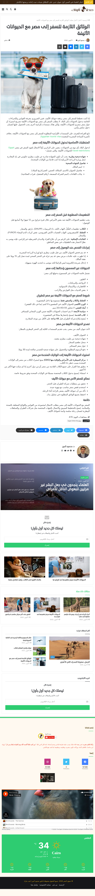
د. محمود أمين (82, 40)
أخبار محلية (73, 20)
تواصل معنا (34, 885)
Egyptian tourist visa (51, 136)
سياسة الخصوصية (45, 885)
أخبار (79, 20)
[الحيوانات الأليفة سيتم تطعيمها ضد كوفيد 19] (47, 604)
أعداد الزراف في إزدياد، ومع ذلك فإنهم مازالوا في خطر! (61, 2)
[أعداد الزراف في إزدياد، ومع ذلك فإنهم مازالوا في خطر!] (76, 604)
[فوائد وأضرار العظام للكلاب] (39, 651)
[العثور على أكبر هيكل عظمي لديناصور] (17, 604)
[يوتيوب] (64, 450)
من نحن (54, 885)
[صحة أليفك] (82, 9)
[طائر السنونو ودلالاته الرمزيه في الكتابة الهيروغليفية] (39, 640)
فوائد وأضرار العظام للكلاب (22, 648)
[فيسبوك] (70, 450)
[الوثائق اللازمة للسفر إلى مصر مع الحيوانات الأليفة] (39, 661)
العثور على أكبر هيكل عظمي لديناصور (17, 614)
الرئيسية (85, 20)
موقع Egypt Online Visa (74, 421)
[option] (47, 486)
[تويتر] (67, 450)
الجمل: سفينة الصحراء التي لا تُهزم (75, 662)
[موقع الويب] (73, 450)
